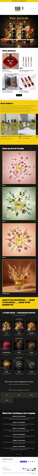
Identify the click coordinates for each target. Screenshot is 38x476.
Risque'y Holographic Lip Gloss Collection (26, 70)
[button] (2, 8)
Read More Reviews (19, 454)
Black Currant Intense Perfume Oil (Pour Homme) (25, 136)
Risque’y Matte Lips (5, 70)
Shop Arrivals (19, 42)
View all (19, 95)
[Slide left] (17, 142)
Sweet (3, 257)
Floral (3, 185)
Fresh (3, 221)
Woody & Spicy (5, 293)
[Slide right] (21, 142)
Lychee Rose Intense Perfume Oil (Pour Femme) (9, 136)
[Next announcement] (36, 1)
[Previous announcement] (2, 1)
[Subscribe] (18, 461)
